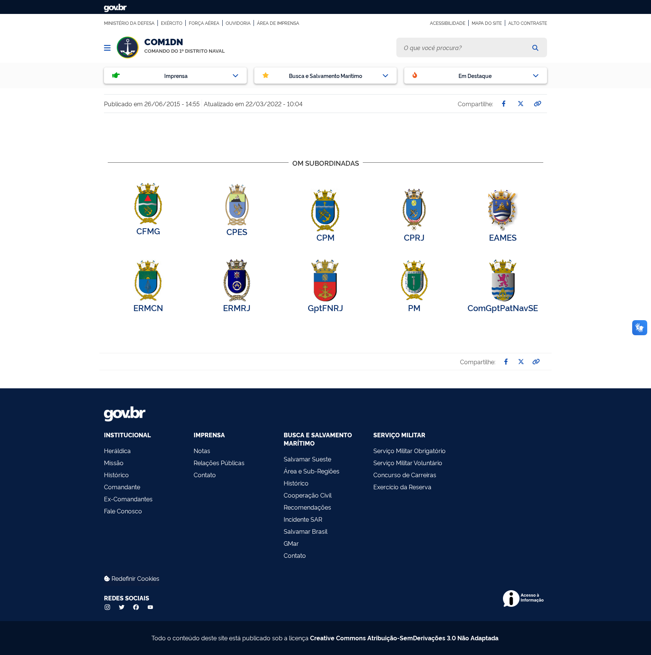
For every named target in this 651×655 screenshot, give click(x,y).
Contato (205, 474)
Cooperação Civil (308, 495)
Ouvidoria (238, 23)
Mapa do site (487, 23)
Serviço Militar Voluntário (407, 462)
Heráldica (117, 450)
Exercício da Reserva (402, 486)
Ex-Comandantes (128, 499)
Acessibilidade (447, 23)
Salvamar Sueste (307, 459)
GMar (291, 543)
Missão (114, 462)
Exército (171, 23)
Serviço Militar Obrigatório (409, 450)
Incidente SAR (303, 519)
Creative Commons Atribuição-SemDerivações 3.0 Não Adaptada (404, 638)
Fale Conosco (123, 511)
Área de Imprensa (278, 23)
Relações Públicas (219, 462)
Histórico (116, 474)
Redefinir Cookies (134, 578)
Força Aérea (204, 23)
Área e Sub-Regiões (311, 471)
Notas (202, 450)
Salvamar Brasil (305, 531)
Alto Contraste (527, 23)
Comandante (122, 486)
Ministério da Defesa (129, 23)
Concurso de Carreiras (404, 474)
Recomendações (307, 507)
